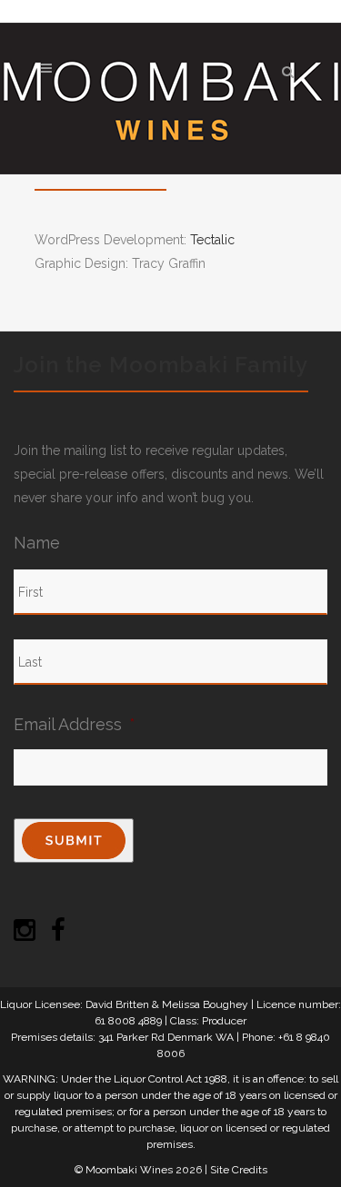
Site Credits (238, 1169)
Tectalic (212, 239)
